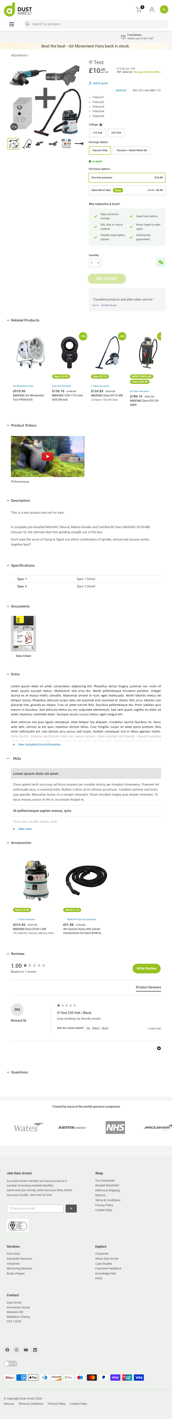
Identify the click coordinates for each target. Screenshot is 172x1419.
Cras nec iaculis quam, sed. (35, 821)
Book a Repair (16, 1273)
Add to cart (106, 279)
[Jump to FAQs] (24, 758)
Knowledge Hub (105, 1273)
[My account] (152, 9)
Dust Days (13, 1253)
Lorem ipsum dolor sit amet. (36, 773)
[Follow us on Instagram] (16, 1350)
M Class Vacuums (139, 391)
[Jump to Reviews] (27, 954)
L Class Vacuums (26, 919)
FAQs (98, 1278)
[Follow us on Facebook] (7, 1350)
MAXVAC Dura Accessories (81, 919)
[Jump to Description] (33, 500)
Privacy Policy (104, 1205)
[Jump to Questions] (31, 1072)
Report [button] (96, 1028)
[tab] (148, 988)
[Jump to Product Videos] (39, 425)
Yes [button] (88, 1028)
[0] (138, 9)
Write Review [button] (146, 968)
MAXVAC (121, 90)
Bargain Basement (107, 1185)
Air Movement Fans (23, 386)
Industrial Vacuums (19, 1258)
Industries (13, 1263)
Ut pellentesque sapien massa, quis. (42, 811)
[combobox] (95, 24)
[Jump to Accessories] (34, 843)
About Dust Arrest (107, 1258)
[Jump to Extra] (22, 674)
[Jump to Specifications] (38, 565)
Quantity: (94, 255)
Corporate (101, 1253)
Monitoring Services (19, 1268)
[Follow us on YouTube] (26, 1350)
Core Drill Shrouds (61, 386)
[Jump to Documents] (33, 606)
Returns (100, 1195)
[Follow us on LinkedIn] (35, 1350)
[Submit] (28, 24)
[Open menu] (12, 24)
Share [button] (105, 1028)
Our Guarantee (105, 1180)
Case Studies (103, 1263)
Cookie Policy (103, 1210)
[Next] (155, 373)
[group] (33, 966)
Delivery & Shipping (107, 1190)
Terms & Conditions (107, 1200)
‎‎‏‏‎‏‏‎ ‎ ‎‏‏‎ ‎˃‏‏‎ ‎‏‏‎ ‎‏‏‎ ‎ (71, 1208)
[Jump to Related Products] (42, 320)
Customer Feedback (108, 1268)
